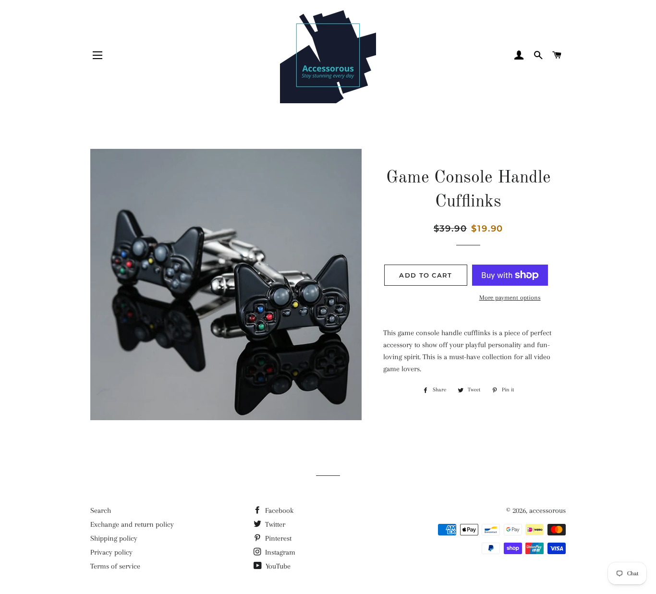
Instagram (279, 552)
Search (100, 510)
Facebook (278, 510)
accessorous (547, 510)
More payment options (510, 297)
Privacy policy (111, 552)
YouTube (277, 566)
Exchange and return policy (132, 524)
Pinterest (277, 538)
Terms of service (115, 566)
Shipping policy (113, 538)
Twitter (274, 524)
